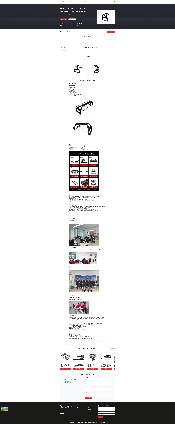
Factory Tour (78, 407)
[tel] (73, 382)
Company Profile (79, 405)
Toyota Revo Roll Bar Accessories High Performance (65, 365)
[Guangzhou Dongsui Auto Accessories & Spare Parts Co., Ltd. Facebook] (61, 413)
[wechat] (70, 382)
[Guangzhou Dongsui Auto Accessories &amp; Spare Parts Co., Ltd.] (63, 1)
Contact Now (88, 397)
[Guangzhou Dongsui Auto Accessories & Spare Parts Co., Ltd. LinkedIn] (63, 413)
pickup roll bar (66, 345)
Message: (87, 377)
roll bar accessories (83, 345)
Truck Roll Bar (89, 407)
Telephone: (87, 392)
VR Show (85, 1)
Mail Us (72, 19)
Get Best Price (63, 19)
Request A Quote (111, 31)
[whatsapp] (68, 382)
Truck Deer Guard (90, 405)
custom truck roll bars (74, 345)
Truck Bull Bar (89, 409)
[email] (65, 382)
